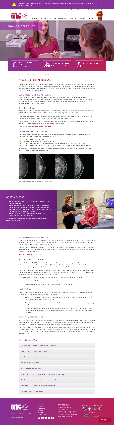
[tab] (57, 345)
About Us (82, 18)
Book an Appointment (90, 63)
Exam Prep (52, 18)
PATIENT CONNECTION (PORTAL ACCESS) (91, 9)
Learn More (87, 66)
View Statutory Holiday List (65, 416)
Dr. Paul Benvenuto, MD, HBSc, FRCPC (39, 75)
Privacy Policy (20, 417)
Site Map (13, 417)
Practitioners (62, 18)
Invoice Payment (42, 414)
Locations (35, 18)
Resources (73, 18)
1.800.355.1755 (67, 407)
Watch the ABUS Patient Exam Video (31, 255)
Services (43, 18)
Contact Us (91, 18)
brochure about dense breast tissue (41, 127)
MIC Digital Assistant (105, 420)
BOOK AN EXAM (75, 9)
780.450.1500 (64, 406)
